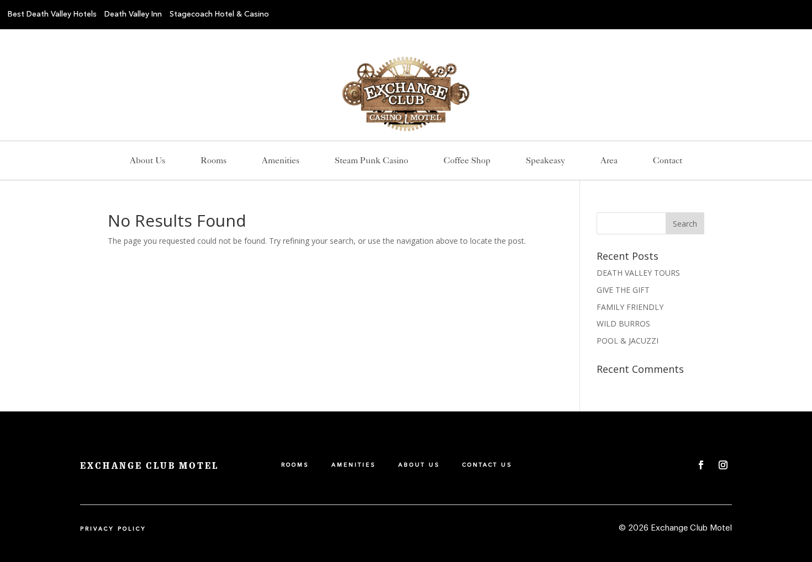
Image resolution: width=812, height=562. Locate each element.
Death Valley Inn (133, 14)
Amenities (280, 161)
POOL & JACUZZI (627, 340)
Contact (667, 161)
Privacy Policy (113, 529)
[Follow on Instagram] (723, 465)
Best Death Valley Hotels (52, 14)
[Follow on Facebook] (701, 465)
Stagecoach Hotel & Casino (219, 14)
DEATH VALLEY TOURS (638, 272)
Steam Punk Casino (371, 161)
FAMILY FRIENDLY (630, 307)
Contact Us (487, 465)
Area (609, 161)
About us (147, 161)
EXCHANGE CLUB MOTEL (149, 466)
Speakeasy (545, 161)
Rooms (213, 161)
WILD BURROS (623, 323)
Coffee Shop (467, 161)
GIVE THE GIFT (623, 290)
